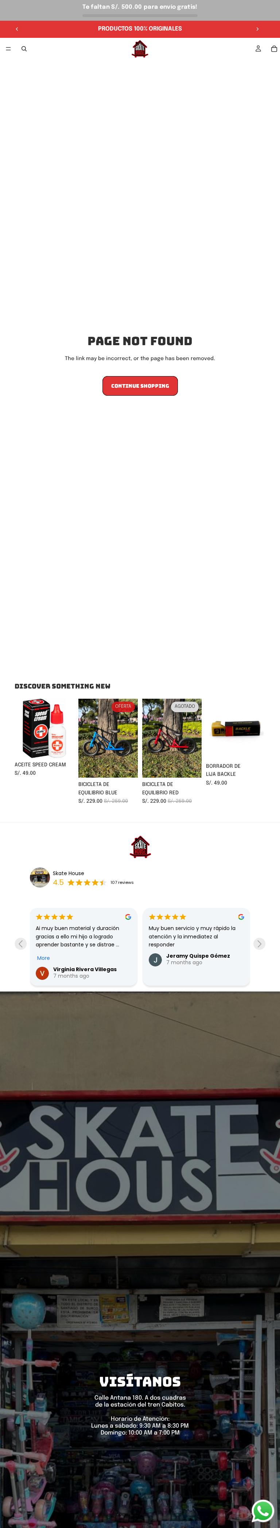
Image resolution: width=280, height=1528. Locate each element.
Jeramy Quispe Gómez (85, 955)
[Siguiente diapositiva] (257, 29)
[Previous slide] (21, 944)
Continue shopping (140, 386)
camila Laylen (185, 955)
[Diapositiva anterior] (17, 29)
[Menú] (8, 48)
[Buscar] (24, 49)
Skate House (68, 873)
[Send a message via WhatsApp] (263, 1511)
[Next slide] (259, 944)
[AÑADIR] (62, 746)
